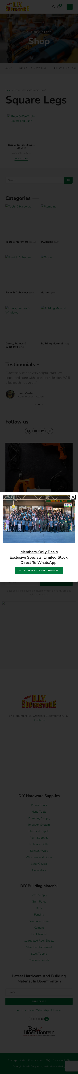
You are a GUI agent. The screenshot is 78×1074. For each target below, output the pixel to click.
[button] (73, 497)
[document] (39, 537)
